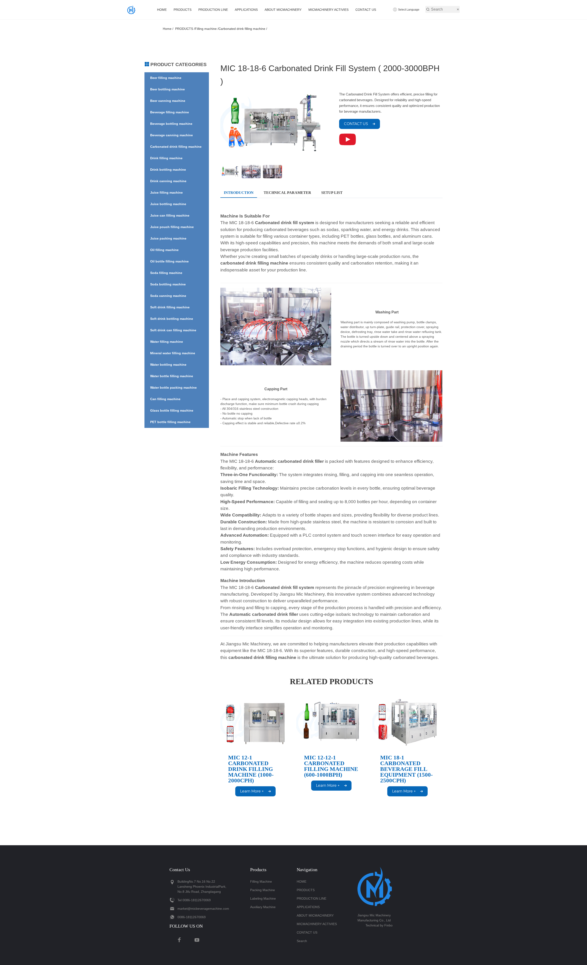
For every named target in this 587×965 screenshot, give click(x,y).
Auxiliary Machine (263, 907)
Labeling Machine (263, 898)
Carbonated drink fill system (284, 222)
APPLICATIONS (246, 9)
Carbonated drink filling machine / (243, 29)
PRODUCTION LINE (213, 9)
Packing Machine (262, 890)
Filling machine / (207, 29)
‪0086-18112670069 (197, 900)
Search (302, 941)
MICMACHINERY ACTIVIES (328, 9)
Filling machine (261, 881)
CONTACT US (365, 9)
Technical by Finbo (379, 925)
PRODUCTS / (185, 29)
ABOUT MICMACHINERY (283, 9)
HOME (162, 9)
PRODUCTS (182, 9)
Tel (179, 900)
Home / (169, 29)
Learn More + (252, 791)
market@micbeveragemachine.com (203, 908)
